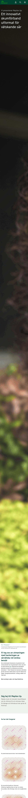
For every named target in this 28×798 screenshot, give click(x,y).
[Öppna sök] (20, 2)
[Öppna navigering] (25, 2)
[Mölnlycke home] (4, 2)
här (10, 666)
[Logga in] (16, 2)
